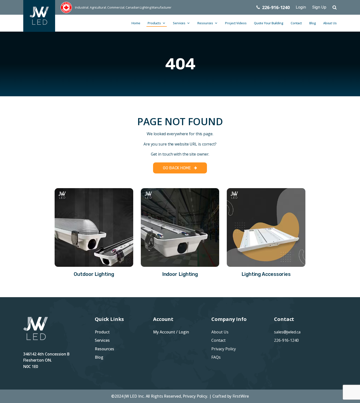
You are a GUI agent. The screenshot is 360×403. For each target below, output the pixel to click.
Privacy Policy (223, 349)
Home (136, 23)
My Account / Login (171, 332)
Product (102, 332)
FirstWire (240, 396)
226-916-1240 (286, 340)
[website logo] (41, 7)
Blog (312, 23)
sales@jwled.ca (287, 332)
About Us (330, 23)
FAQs (216, 357)
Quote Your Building (268, 23)
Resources (205, 23)
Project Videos (236, 23)
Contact (296, 23)
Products (154, 23)
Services (179, 23)
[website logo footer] (35, 334)
